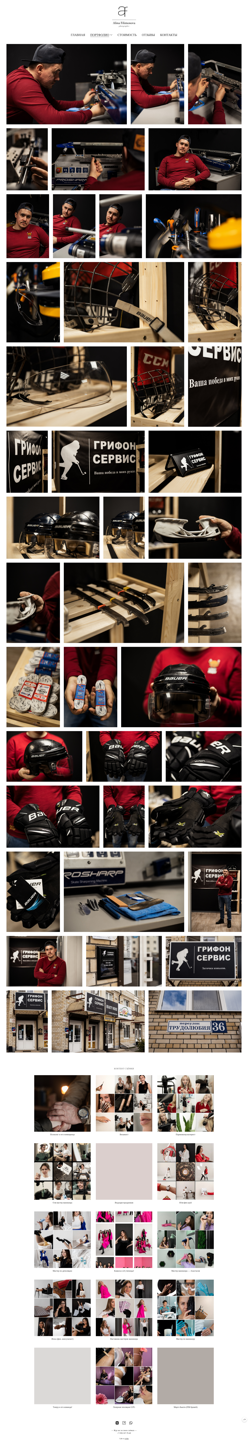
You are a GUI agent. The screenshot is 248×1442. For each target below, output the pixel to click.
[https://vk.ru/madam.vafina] (117, 1423)
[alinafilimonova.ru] (124, 16)
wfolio (127, 1439)
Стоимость (127, 35)
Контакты (168, 35)
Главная (78, 35)
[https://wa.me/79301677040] (131, 1423)
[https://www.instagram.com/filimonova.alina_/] (124, 1423)
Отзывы (148, 35)
